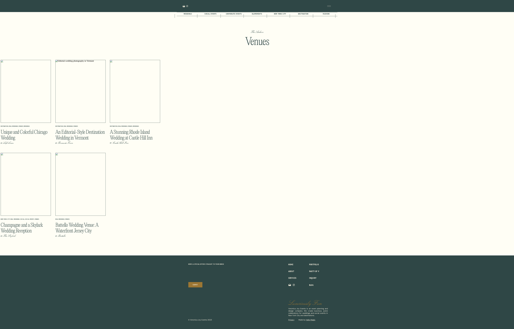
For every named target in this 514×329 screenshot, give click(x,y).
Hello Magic (310, 320)
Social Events (29, 219)
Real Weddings (13, 126)
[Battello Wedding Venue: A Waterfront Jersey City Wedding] (80, 184)
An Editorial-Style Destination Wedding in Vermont (80, 135)
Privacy (291, 320)
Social (22, 219)
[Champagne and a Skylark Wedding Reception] (26, 184)
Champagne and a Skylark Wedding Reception (22, 228)
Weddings (27, 126)
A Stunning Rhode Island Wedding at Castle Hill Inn (131, 135)
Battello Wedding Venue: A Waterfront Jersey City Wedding (76, 231)
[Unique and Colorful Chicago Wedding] (26, 91)
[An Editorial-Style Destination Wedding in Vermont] (80, 91)
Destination (4, 126)
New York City (5, 219)
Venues (21, 126)
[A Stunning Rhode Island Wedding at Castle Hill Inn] (135, 91)
